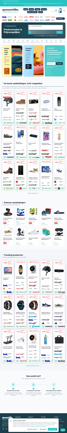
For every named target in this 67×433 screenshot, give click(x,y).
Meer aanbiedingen (33, 193)
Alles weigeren (43, 429)
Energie (31, 9)
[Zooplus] (9, 20)
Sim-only (44, 9)
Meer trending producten (32, 365)
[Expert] (53, 20)
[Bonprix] (36, 20)
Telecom (37, 9)
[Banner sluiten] (65, 4)
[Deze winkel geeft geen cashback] (44, 15)
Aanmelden (59, 63)
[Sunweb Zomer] (53, 17)
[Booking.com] (9, 17)
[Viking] (31, 17)
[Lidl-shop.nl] (15, 20)
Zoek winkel (59, 18)
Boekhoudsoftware (32, 12)
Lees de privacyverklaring (41, 426)
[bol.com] (4, 17)
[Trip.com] (36, 17)
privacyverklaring (50, 67)
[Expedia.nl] (47, 17)
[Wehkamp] (42, 17)
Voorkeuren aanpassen (32, 429)
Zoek (59, 32)
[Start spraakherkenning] (30, 32)
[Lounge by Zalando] (47, 20)
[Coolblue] (15, 17)
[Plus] (20, 20)
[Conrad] (42, 20)
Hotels (25, 9)
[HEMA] (4, 20)
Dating (40, 12)
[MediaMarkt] (20, 17)
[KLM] (26, 20)
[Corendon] (26, 17)
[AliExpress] (31, 20)
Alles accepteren (52, 429)
